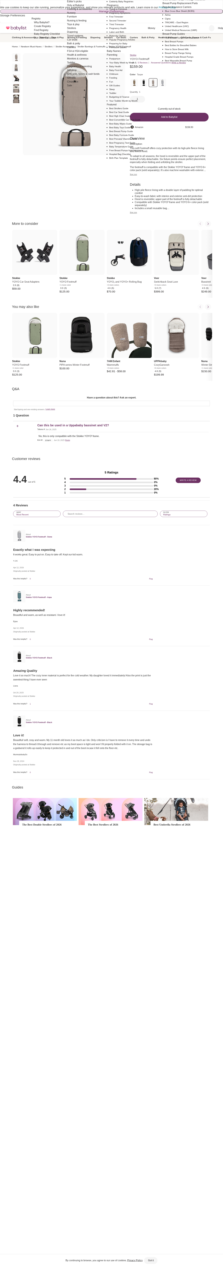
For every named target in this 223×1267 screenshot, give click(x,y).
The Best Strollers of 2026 (103, 824)
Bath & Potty (148, 37)
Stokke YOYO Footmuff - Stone (39, 537)
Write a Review (178, 62)
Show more (133, 174)
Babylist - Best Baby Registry (16, 28)
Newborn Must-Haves (31, 46)
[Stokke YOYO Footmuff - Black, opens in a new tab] (19, 657)
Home (15, 46)
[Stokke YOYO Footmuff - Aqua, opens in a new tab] (19, 596)
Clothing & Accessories (24, 37)
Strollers (48, 46)
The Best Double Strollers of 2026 (42, 824)
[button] (111, 478)
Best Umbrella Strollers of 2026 (172, 824)
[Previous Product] (200, 224)
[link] (143, 82)
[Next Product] (208, 224)
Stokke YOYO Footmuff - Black (39, 658)
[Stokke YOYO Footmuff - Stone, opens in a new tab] (19, 536)
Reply (67, 440)
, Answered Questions (160, 62)
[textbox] (111, 403)
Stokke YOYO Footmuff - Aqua (39, 597)
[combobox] (211, 28)
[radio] (16, 57)
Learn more (50, 409)
